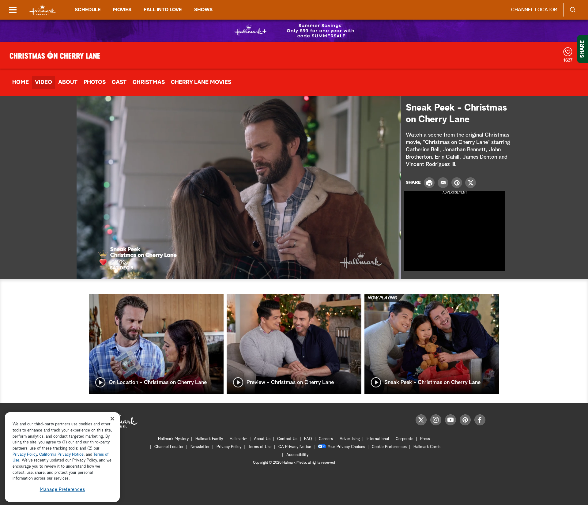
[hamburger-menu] (13, 9)
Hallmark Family (209, 439)
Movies (122, 9)
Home (20, 82)
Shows (203, 9)
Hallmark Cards (426, 447)
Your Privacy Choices (346, 447)
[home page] (42, 10)
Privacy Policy (229, 447)
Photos (95, 82)
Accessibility (297, 455)
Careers (326, 439)
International (378, 439)
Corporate (404, 439)
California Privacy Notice (61, 455)
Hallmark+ (238, 439)
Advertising (350, 439)
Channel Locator (534, 9)
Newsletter (200, 447)
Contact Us (287, 439)
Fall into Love (163, 9)
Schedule (88, 9)
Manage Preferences (62, 489)
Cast (119, 82)
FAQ (308, 439)
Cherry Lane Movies (201, 82)
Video (43, 82)
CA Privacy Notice (294, 447)
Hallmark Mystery (173, 439)
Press (425, 439)
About (67, 82)
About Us (262, 439)
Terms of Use (260, 447)
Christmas (149, 82)
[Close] (112, 418)
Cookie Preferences (389, 447)
